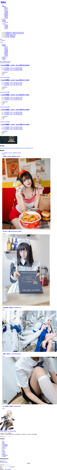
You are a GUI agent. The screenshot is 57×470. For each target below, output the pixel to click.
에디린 (12, 148)
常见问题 (9, 431)
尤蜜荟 (8, 62)
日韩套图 (6, 12)
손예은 (19, 148)
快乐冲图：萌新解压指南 (10, 35)
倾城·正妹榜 (13, 431)
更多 (1, 39)
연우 (10, 148)
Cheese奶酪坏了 (5, 445)
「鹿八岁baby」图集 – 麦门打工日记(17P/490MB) (12, 231)
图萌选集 (6, 14)
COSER (3, 19)
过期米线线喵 (5, 444)
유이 (6, 148)
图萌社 (10, 433)
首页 (3, 5)
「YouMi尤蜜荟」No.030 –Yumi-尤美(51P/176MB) (14, 80)
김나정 (31, 148)
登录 (2, 40)
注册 (4, 40)
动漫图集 (6, 26)
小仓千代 (4, 452)
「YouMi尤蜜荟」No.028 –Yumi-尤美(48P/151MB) (14, 95)
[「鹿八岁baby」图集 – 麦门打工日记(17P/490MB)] (26, 229)
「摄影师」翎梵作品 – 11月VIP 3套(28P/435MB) (11, 353)
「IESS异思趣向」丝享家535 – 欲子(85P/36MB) (11, 406)
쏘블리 (16, 148)
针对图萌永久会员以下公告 (10, 34)
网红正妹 (6, 8)
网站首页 (4, 44)
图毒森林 (4, 6)
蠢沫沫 (3, 451)
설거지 (21, 148)
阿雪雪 (3, 443)
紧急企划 (6, 16)
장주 (3, 148)
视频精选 (6, 15)
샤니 (24, 148)
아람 (14, 148)
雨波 (3, 442)
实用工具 (6, 22)
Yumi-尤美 (5, 62)
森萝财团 (6, 13)
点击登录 (2, 42)
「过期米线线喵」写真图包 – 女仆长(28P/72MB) (11, 307)
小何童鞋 (4, 456)
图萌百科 (4, 21)
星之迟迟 (4, 448)
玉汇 (3, 449)
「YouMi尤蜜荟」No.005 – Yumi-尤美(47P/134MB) (15, 124)
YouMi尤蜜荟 (4, 72)
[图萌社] (3, 2)
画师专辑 (6, 24)
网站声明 (5, 431)
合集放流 (4, 20)
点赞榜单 (2, 431)
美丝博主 (6, 11)
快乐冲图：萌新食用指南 (10, 37)
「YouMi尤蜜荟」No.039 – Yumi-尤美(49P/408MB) (15, 65)
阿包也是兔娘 (5, 455)
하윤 (1, 148)
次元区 (3, 23)
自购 (3, 441)
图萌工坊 (6, 7)
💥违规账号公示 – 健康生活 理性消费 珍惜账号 (14, 33)
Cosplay (5, 47)
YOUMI (1, 62)
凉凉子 (3, 450)
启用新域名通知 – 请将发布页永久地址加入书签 (14, 32)
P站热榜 (6, 28)
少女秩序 (6, 18)
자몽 (4, 148)
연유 (8, 148)
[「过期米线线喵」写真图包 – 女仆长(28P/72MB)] (26, 305)
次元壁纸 (6, 27)
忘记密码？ (9, 469)
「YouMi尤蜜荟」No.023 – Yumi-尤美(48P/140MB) (15, 109)
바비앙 (26, 148)
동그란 (29, 148)
